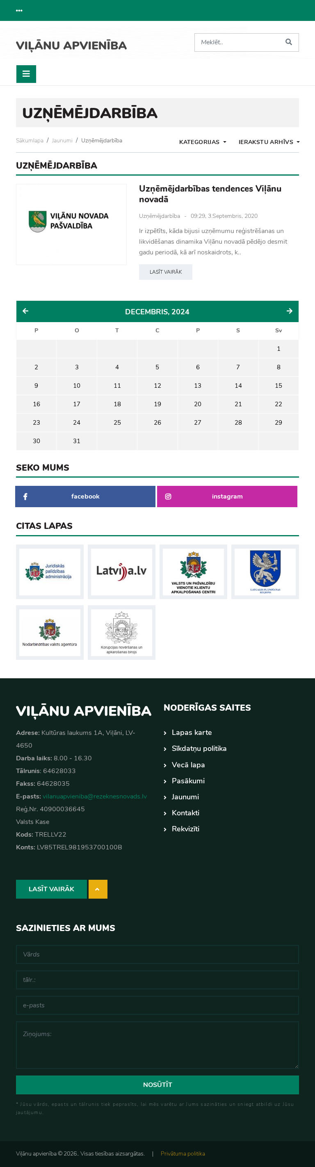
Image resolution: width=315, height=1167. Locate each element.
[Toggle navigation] (26, 74)
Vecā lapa (188, 765)
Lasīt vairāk (166, 272)
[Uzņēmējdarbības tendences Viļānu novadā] (71, 224)
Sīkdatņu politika (199, 748)
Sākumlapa (29, 140)
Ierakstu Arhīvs (267, 142)
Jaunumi (62, 140)
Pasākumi (188, 781)
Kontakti (185, 813)
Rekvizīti (185, 829)
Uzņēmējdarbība (101, 140)
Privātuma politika (183, 1154)
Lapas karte (192, 732)
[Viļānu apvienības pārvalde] (71, 43)
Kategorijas (200, 142)
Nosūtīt (157, 1084)
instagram (227, 496)
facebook (85, 496)
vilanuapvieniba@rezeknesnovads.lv (95, 796)
